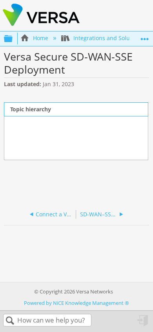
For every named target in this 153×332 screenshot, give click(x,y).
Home (40, 38)
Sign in (143, 323)
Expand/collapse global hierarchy (13, 38)
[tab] (76, 109)
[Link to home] (41, 25)
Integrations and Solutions (108, 38)
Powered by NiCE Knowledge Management (76, 302)
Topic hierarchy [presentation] (30, 109)
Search (10, 321)
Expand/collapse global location (144, 36)
